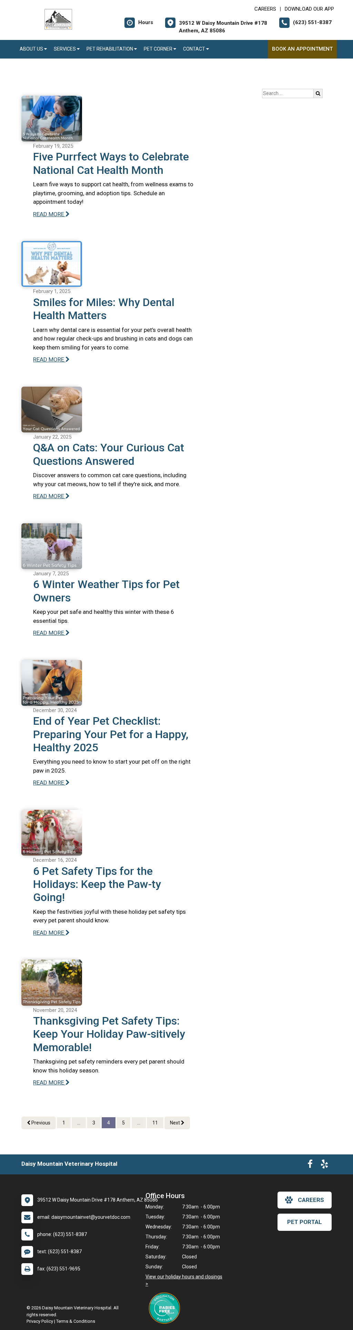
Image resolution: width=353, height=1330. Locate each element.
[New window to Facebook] (310, 1165)
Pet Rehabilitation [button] (110, 49)
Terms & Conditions (75, 1321)
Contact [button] (194, 49)
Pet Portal (304, 1221)
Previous (40, 1122)
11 (155, 1122)
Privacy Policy (40, 1321)
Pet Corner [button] (158, 49)
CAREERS (265, 9)
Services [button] (65, 49)
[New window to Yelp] (324, 1165)
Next (175, 1122)
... (78, 1122)
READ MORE (49, 214)
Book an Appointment (302, 49)
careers (311, 1199)
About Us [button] (32, 49)
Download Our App (309, 9)
